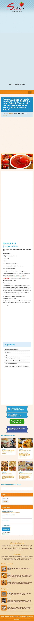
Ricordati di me (6, 525)
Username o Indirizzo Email (8, 515)
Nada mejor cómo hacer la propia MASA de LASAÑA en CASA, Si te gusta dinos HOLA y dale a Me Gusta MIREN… (25, 476)
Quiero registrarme (5, 533)
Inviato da (18, 421)
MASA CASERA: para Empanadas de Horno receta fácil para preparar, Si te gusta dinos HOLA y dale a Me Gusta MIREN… (19, 609)
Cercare (5, 501)
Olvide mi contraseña (6, 532)
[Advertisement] (17, 31)
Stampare (16, 415)
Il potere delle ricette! (17, 11)
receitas (11, 113)
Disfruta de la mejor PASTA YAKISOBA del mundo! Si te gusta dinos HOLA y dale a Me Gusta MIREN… (8, 476)
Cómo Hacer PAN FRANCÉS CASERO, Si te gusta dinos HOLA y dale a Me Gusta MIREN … (19, 594)
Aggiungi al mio (17, 409)
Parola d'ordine (5, 520)
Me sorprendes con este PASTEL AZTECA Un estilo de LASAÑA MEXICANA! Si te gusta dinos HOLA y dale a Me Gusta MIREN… (25, 454)
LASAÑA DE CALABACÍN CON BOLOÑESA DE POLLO (8, 452)
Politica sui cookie (21, 617)
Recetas (5, 115)
